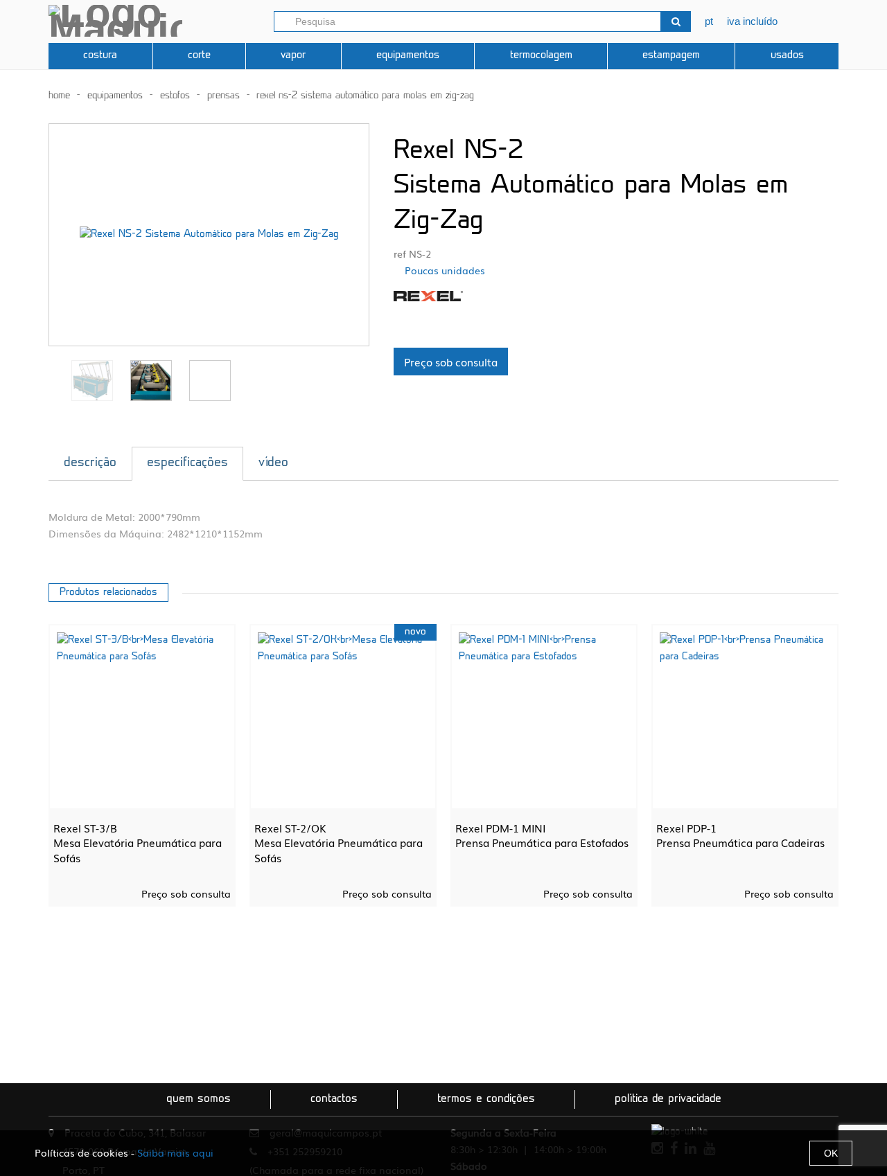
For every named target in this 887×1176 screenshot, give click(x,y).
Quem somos (198, 1099)
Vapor (293, 56)
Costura (100, 56)
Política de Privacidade (668, 1099)
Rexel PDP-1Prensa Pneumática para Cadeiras (740, 835)
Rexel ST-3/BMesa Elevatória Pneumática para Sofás (137, 842)
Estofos (175, 96)
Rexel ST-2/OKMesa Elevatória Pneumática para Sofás (338, 842)
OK (831, 1153)
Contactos (334, 1099)
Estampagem (671, 56)
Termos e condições (486, 1099)
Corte (199, 56)
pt (709, 21)
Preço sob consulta (451, 361)
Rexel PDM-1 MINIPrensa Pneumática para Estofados (542, 835)
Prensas (223, 96)
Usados (787, 56)
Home (59, 96)
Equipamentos (407, 56)
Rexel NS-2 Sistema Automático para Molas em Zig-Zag (365, 96)
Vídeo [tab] (273, 463)
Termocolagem (541, 56)
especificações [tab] (187, 463)
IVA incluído (752, 21)
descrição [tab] (90, 463)
